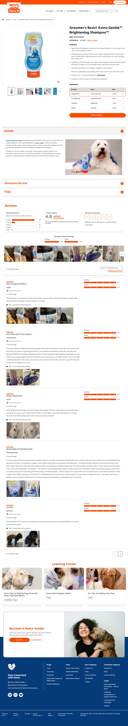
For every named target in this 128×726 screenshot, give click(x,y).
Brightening (75, 94)
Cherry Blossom (96, 94)
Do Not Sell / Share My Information (65, 714)
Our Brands (71, 11)
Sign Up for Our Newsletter (17, 685)
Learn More (36, 640)
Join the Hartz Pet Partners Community (22, 688)
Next (60, 91)
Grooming (50, 672)
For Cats (60, 11)
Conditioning (75, 98)
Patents (106, 706)
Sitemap (27, 713)
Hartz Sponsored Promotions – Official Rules (111, 686)
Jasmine (93, 108)
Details (9, 131)
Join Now (19, 640)
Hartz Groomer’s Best (14, 140)
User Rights (50, 714)
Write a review (92, 40)
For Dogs (49, 11)
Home (3, 19)
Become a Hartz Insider (16, 682)
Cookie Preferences (37, 714)
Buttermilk (94, 103)
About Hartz (84, 11)
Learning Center (93, 2)
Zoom (58, 82)
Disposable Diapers (73, 678)
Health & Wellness (53, 684)
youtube (21, 695)
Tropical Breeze (96, 98)
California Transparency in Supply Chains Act (110, 694)
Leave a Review (90, 675)
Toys (48, 668)
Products (8, 19)
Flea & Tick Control (72, 668)
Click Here (101, 75)
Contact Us (81, 2)
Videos (103, 2)
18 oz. (114, 94)
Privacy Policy (15, 714)
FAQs (7, 192)
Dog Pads (50, 675)
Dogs (15, 19)
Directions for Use (15, 183)
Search (116, 10)
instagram (15, 695)
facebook (10, 695)
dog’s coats (39, 143)
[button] (97, 115)
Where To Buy (119, 2)
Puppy (73, 108)
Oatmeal (74, 103)
